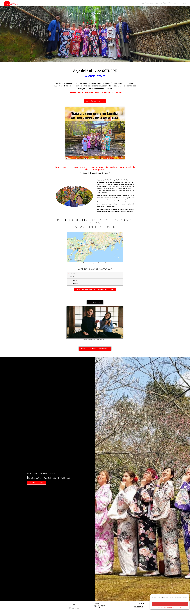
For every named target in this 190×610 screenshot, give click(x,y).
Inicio (142, 3)
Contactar (183, 3)
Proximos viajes (167, 3)
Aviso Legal (179, 607)
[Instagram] (139, 603)
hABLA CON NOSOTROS (36, 482)
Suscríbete (176, 3)
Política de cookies (162, 607)
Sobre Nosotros (149, 3)
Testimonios (159, 3)
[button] (95, 273)
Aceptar (170, 604)
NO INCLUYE (74, 283)
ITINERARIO (73, 273)
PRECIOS (72, 276)
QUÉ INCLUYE (74, 280)
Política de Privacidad (171, 607)
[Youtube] (143, 603)
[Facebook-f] (141, 603)
